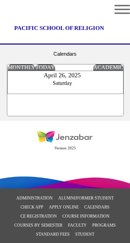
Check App (31, 207)
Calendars (97, 207)
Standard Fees (53, 234)
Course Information (86, 216)
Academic (108, 67)
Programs (104, 225)
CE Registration (38, 216)
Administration (34, 198)
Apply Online (64, 207)
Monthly (21, 67)
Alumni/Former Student (86, 198)
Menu (117, 9)
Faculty (77, 225)
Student (84, 234)
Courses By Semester (38, 225)
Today (45, 67)
